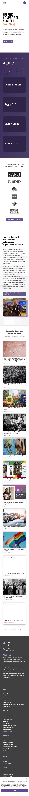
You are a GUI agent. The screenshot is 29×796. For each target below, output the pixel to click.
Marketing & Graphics (8, 719)
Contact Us (5, 772)
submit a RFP (8, 41)
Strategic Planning (7, 731)
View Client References (14, 219)
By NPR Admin (7, 363)
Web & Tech (5, 721)
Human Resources (7, 729)
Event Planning (6, 723)
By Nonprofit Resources (9, 411)
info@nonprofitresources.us (13, 645)
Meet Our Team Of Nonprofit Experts (12, 294)
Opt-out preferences (11, 793)
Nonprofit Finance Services (9, 715)
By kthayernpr (7, 506)
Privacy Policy (18, 793)
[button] (27, 779)
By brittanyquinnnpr (8, 599)
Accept (14, 790)
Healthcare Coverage (8, 742)
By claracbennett (7, 528)
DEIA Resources (6, 750)
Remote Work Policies (8, 744)
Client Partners (6, 700)
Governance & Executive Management (11, 717)
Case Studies (6, 698)
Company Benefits (7, 763)
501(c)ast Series (7, 748)
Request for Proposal (8, 774)
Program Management (8, 727)
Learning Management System (10, 746)
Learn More (8, 90)
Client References (7, 702)
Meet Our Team (6, 693)
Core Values (6, 695)
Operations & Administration (9, 725)
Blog (4, 740)
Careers (5, 761)
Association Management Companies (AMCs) (13, 704)
